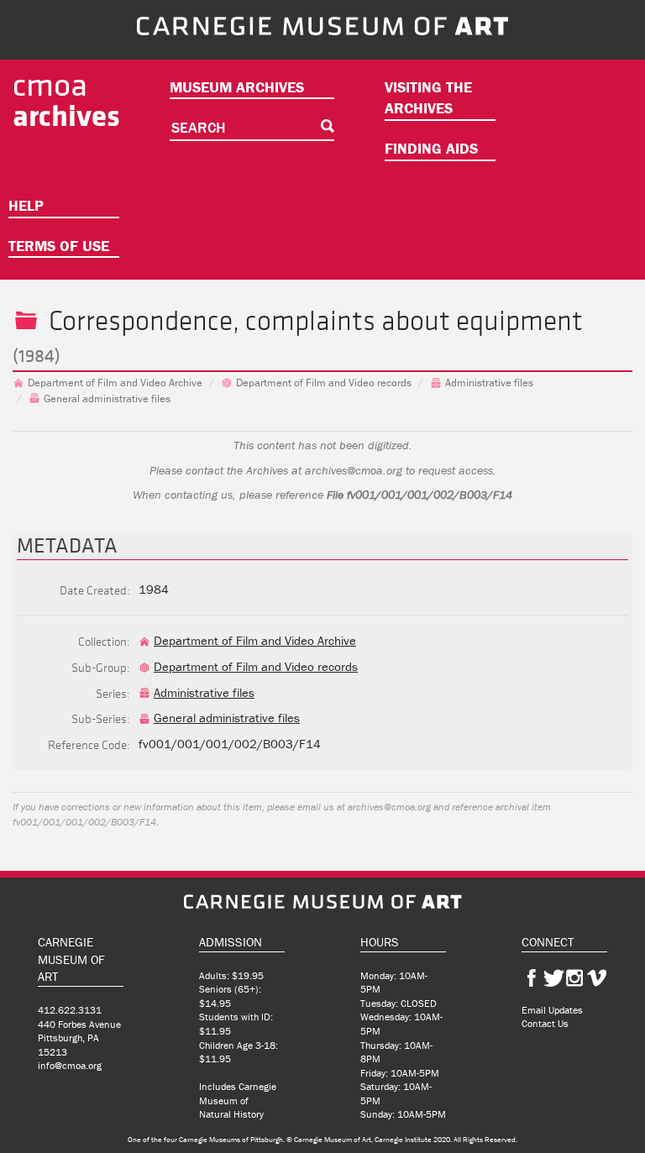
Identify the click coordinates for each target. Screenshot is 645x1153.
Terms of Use (58, 245)
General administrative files (107, 398)
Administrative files (489, 382)
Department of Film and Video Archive (115, 382)
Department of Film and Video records (324, 382)
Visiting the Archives (428, 97)
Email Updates (552, 1010)
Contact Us (545, 1023)
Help (26, 205)
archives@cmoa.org (353, 470)
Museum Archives (237, 87)
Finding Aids (431, 148)
